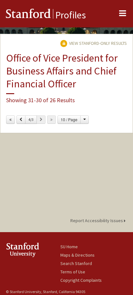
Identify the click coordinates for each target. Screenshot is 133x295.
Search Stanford (76, 263)
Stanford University (33, 250)
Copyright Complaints (81, 280)
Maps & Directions (77, 255)
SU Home (69, 247)
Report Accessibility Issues (97, 220)
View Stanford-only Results (97, 43)
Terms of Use (72, 272)
